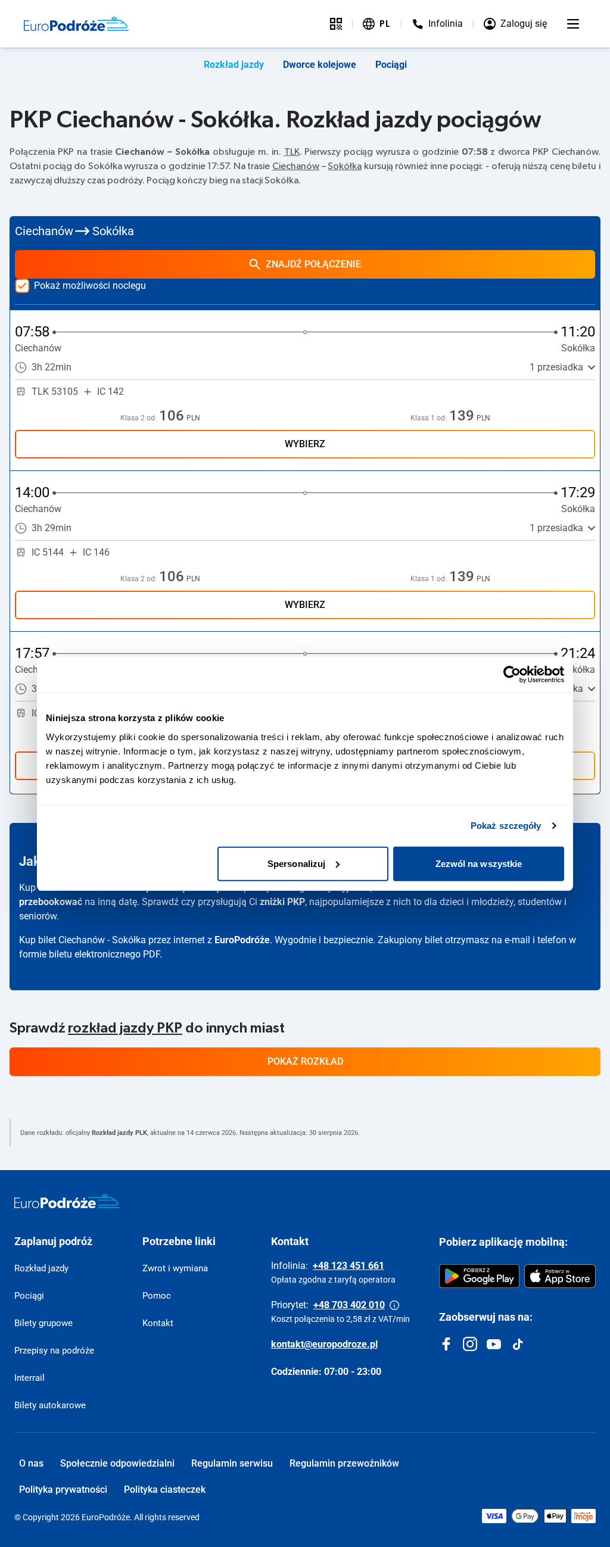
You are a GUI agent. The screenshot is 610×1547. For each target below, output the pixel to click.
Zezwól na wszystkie (478, 863)
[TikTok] (518, 1344)
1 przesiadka (556, 367)
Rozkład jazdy (234, 64)
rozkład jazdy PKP (125, 1028)
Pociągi (391, 64)
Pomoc (156, 1295)
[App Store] (560, 1276)
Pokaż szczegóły (506, 826)
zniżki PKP (282, 901)
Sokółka (345, 166)
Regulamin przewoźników (344, 1463)
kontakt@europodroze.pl (324, 1344)
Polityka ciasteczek (165, 1489)
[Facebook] (446, 1344)
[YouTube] (494, 1344)
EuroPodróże (242, 940)
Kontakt (157, 1323)
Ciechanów (295, 166)
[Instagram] (470, 1344)
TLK (292, 152)
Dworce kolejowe (319, 64)
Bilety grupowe (43, 1323)
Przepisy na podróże (54, 1350)
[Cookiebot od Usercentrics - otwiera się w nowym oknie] (512, 675)
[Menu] (573, 24)
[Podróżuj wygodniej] (336, 24)
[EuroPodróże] (67, 1201)
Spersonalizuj (296, 863)
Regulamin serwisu (232, 1463)
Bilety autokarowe (50, 1405)
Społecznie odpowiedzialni (117, 1463)
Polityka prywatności (63, 1489)
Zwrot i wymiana (175, 1268)
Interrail (29, 1378)
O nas (31, 1463)
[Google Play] (479, 1276)
